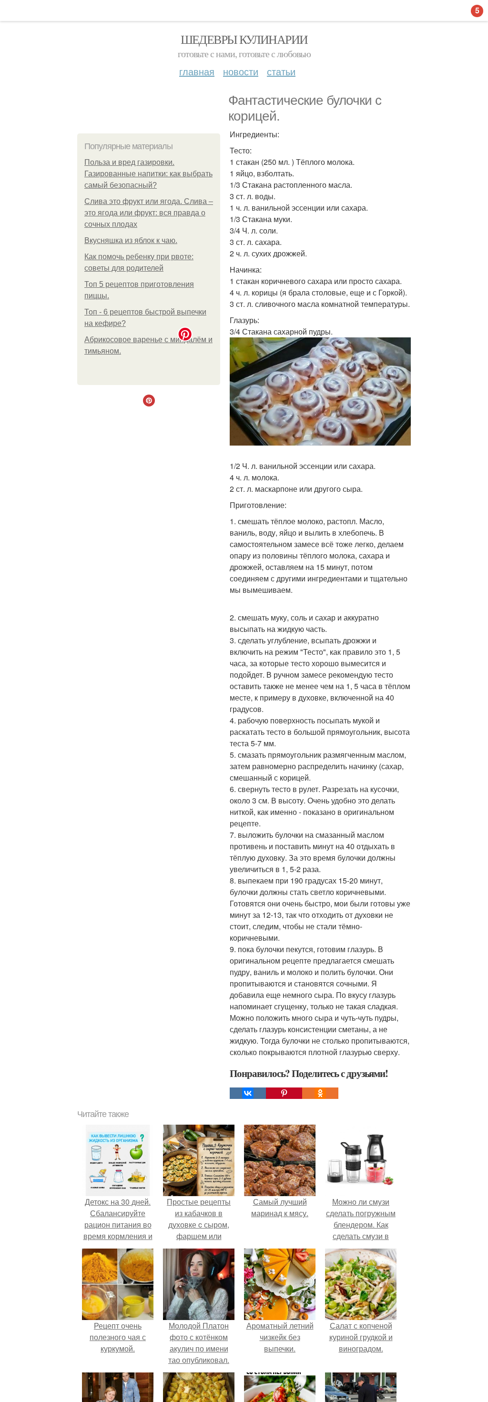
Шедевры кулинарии (244, 39)
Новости (240, 71)
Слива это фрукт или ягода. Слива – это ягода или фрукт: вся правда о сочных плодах (148, 212)
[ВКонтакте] (248, 1093)
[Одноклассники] (320, 1093)
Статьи (281, 71)
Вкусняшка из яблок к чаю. (130, 240)
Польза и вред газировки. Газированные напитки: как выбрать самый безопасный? (148, 173)
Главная (196, 71)
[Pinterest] (284, 1093)
